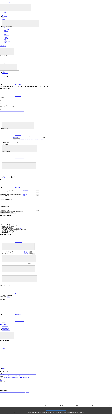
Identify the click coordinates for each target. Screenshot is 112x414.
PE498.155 (25, 251)
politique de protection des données (61, 412)
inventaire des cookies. (81, 412)
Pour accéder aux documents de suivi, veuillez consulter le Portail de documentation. (12, 111)
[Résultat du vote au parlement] (29, 202)
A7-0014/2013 (25, 194)
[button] (13, 388)
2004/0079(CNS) (13, 102)
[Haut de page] (7, 335)
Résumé (38, 192)
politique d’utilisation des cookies (72, 412)
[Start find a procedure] (7, 51)
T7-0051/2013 (25, 195)
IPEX (8, 296)
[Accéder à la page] (29, 209)
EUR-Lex (8, 297)
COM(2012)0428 (25, 190)
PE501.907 (25, 252)
